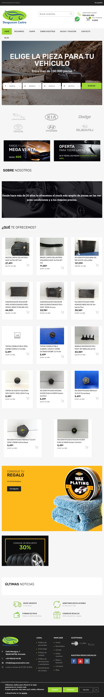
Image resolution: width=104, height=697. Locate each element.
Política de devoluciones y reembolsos (43, 661)
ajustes (24, 693)
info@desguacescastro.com (17, 663)
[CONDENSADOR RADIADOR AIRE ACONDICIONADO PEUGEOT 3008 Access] (52, 291)
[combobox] (12, 86)
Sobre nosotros (47, 31)
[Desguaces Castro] (12, 17)
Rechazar (70, 689)
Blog (6, 38)
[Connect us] (73, 661)
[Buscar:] (56, 14)
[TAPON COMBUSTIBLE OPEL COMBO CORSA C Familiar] (17, 335)
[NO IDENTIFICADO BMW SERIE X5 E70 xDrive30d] (87, 247)
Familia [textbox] (52, 86)
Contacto (85, 31)
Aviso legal (42, 649)
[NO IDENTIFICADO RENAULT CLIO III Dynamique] (87, 380)
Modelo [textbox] (32, 86)
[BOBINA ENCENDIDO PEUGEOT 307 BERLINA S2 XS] (87, 335)
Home (6, 31)
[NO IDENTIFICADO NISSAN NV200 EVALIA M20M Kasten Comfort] (52, 380)
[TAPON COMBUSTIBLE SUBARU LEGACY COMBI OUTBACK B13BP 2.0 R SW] (52, 335)
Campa (32, 31)
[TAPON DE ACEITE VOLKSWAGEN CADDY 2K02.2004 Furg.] (17, 380)
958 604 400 (88, 15)
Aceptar (55, 689)
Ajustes (86, 689)
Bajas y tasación (68, 31)
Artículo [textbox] (72, 86)
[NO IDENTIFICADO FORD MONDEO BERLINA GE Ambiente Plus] (87, 291)
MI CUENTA (98, 3)
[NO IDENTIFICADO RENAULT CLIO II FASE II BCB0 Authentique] (22, 429)
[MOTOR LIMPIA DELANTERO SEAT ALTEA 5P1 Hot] (17, 247)
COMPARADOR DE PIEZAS (11, 3)
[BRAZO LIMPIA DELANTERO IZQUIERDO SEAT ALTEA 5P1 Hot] (52, 247)
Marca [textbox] (12, 86)
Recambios (19, 31)
